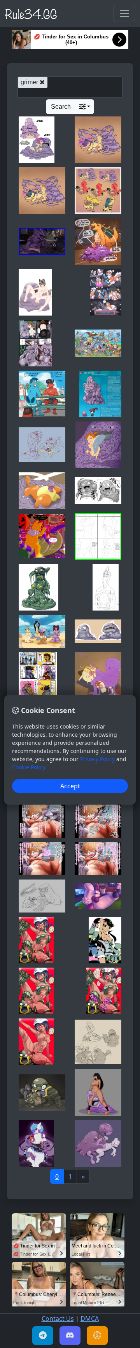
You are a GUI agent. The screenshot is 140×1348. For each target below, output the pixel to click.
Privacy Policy (97, 759)
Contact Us (58, 1318)
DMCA (89, 1318)
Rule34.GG (31, 13)
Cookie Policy (29, 767)
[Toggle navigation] (124, 13)
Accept (70, 786)
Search (61, 106)
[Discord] (70, 1335)
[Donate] (97, 1335)
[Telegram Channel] (42, 1335)
